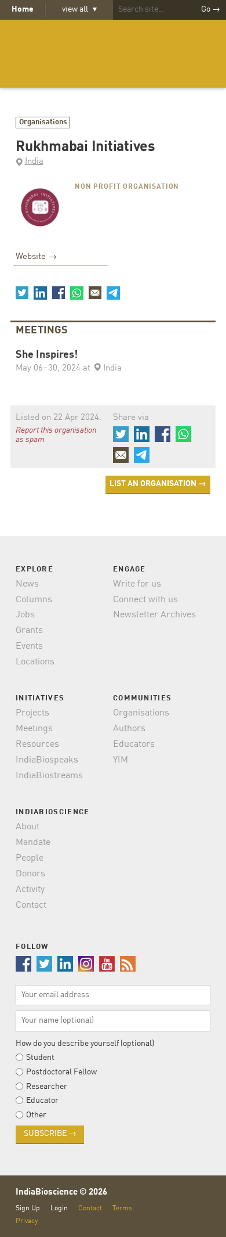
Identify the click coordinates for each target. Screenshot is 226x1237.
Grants (29, 630)
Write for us (137, 584)
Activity (30, 889)
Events (29, 646)
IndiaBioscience (113, 54)
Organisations (43, 122)
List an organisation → (158, 484)
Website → (36, 257)
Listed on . (58, 417)
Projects (32, 713)
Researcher (46, 1087)
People (29, 858)
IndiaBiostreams (49, 776)
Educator (42, 1100)
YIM (120, 760)
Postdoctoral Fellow (61, 1072)
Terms (122, 1208)
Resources (37, 744)
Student (40, 1057)
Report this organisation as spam (56, 435)
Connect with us (145, 600)
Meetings (34, 728)
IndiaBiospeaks (47, 760)
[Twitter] (22, 292)
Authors (129, 728)
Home (23, 9)
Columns (34, 600)
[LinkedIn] (40, 292)
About (27, 827)
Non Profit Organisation (127, 187)
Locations (35, 662)
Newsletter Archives (154, 615)
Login (59, 1208)
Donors (30, 874)
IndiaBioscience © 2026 (61, 1192)
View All (79, 9)
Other (36, 1115)
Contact (31, 905)
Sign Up (28, 1208)
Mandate (33, 842)
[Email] (95, 292)
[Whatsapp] (76, 292)
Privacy (27, 1221)
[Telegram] (113, 292)
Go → (210, 9)
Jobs (25, 615)
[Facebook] (58, 292)
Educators (134, 744)
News (27, 584)
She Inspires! (47, 355)
